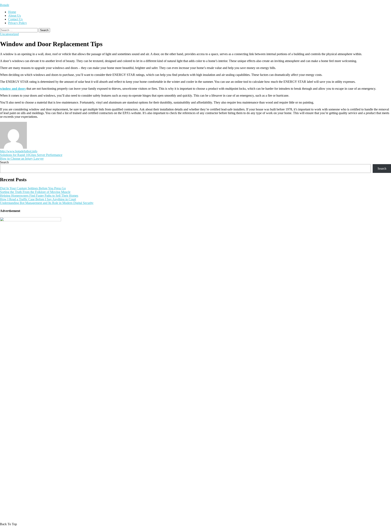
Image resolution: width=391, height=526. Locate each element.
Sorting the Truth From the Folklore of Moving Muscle (35, 192)
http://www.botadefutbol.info (18, 151)
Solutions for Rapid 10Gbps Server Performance (31, 155)
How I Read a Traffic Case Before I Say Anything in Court (38, 199)
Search (4, 162)
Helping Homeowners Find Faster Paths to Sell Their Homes (39, 195)
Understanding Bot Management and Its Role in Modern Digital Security (46, 203)
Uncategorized (9, 34)
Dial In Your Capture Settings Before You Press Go (33, 188)
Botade (4, 5)
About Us (14, 15)
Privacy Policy (17, 23)
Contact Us (15, 19)
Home (12, 12)
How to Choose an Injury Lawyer (22, 158)
